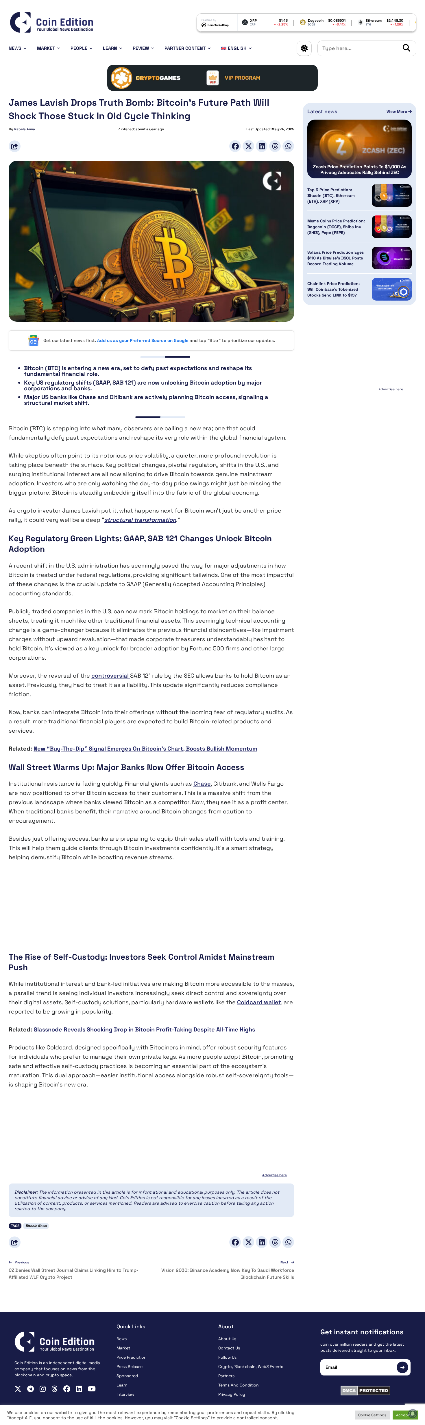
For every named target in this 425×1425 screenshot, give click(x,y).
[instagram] (43, 1388)
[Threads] (275, 146)
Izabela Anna (24, 129)
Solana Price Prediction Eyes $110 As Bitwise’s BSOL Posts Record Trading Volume (335, 258)
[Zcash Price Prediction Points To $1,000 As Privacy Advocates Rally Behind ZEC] (359, 149)
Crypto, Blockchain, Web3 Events (250, 1366)
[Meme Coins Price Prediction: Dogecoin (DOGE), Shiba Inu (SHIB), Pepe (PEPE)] (392, 226)
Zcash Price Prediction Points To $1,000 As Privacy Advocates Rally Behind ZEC (359, 169)
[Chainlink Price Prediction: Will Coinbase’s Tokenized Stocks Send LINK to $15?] (392, 289)
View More (397, 111)
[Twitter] (248, 146)
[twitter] (17, 1388)
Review (141, 48)
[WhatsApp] (288, 146)
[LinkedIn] (261, 146)
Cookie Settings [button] (372, 1415)
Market (46, 48)
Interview (125, 1394)
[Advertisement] (151, 911)
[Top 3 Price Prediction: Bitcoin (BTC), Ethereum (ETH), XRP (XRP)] (392, 195)
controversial (110, 675)
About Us (227, 1338)
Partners (226, 1375)
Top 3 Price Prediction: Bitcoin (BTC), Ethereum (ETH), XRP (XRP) (331, 195)
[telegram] (30, 1388)
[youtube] (92, 1388)
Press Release (130, 1366)
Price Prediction (132, 1357)
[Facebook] (235, 146)
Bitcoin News (36, 1225)
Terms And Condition (238, 1385)
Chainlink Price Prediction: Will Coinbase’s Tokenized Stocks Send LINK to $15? (333, 289)
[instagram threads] (54, 1388)
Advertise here (274, 1175)
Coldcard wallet (259, 1002)
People (79, 48)
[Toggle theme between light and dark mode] (304, 48)
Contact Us (229, 1348)
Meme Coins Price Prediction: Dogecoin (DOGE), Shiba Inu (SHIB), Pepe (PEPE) (336, 226)
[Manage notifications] (412, 1413)
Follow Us (227, 1357)
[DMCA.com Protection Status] (365, 1390)
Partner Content (185, 48)
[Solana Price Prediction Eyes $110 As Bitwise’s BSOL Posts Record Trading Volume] (392, 258)
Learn (110, 48)
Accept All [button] (405, 1415)
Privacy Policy (231, 1394)
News (15, 48)
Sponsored (127, 1375)
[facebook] (66, 1388)
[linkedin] (79, 1388)
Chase (202, 783)
